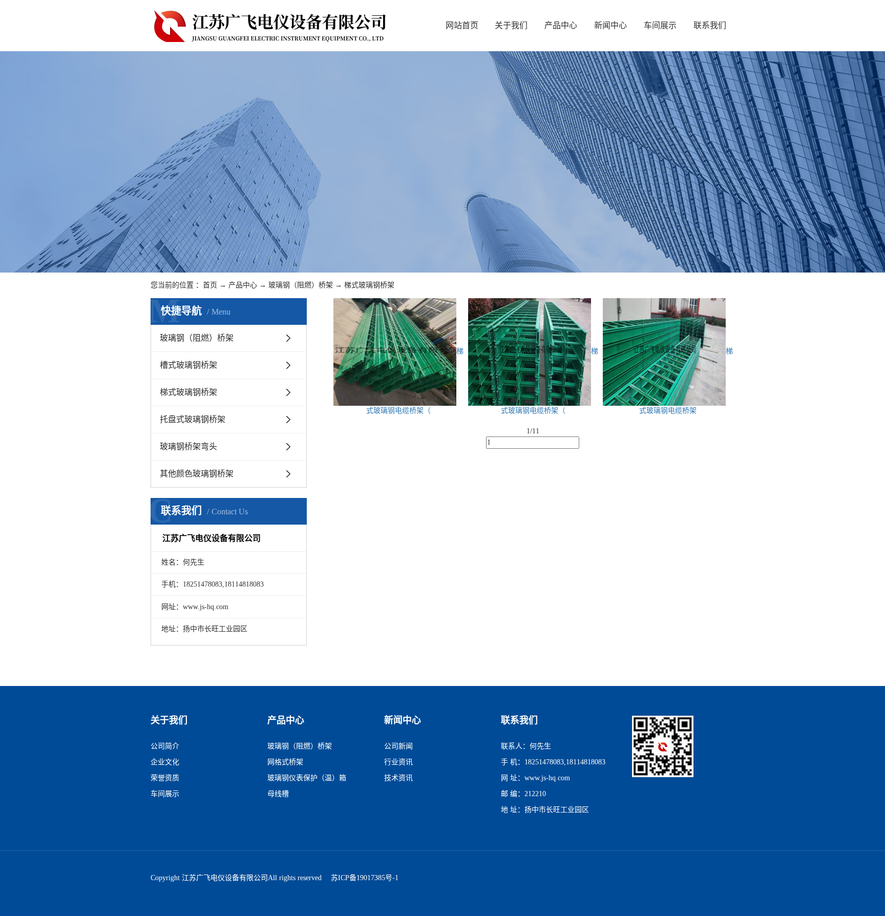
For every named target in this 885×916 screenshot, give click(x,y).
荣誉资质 (165, 778)
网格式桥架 (285, 762)
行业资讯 (398, 762)
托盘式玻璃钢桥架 (192, 419)
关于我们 (511, 25)
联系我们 (709, 25)
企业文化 (165, 762)
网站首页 (462, 25)
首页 (210, 285)
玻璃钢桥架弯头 (188, 446)
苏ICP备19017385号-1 (364, 878)
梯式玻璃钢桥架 (369, 285)
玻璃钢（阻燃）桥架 (300, 285)
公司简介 (165, 746)
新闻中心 (610, 25)
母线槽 (278, 794)
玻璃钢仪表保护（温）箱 (306, 778)
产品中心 (560, 25)
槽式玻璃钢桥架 (188, 365)
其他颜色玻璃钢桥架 (197, 473)
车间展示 (660, 25)
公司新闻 (398, 746)
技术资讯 (398, 778)
